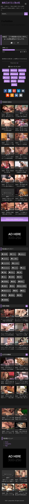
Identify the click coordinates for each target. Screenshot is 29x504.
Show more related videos (14, 219)
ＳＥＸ (14, 70)
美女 (5, 295)
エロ (7, 73)
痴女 (16, 290)
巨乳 (20, 277)
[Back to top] (24, 499)
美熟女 (12, 295)
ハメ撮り (15, 258)
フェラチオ (6, 263)
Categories (8, 443)
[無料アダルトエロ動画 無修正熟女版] (12, 3)
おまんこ (15, 73)
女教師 (12, 277)
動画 (7, 81)
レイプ (15, 267)
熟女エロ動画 (22, 286)
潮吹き (21, 281)
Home (6, 442)
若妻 (20, 295)
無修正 (6, 70)
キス (23, 73)
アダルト (23, 70)
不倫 (5, 272)
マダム (14, 77)
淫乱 (14, 81)
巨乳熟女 (6, 281)
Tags (6, 445)
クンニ (7, 77)
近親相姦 (6, 299)
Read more (14, 63)
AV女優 (5, 254)
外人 (5, 277)
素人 (23, 290)
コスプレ (6, 258)
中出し (12, 272)
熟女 (13, 286)
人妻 (20, 272)
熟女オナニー (7, 290)
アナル (13, 254)
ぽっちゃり (6, 267)
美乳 (15, 84)
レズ (23, 267)
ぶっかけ (16, 263)
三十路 (22, 77)
